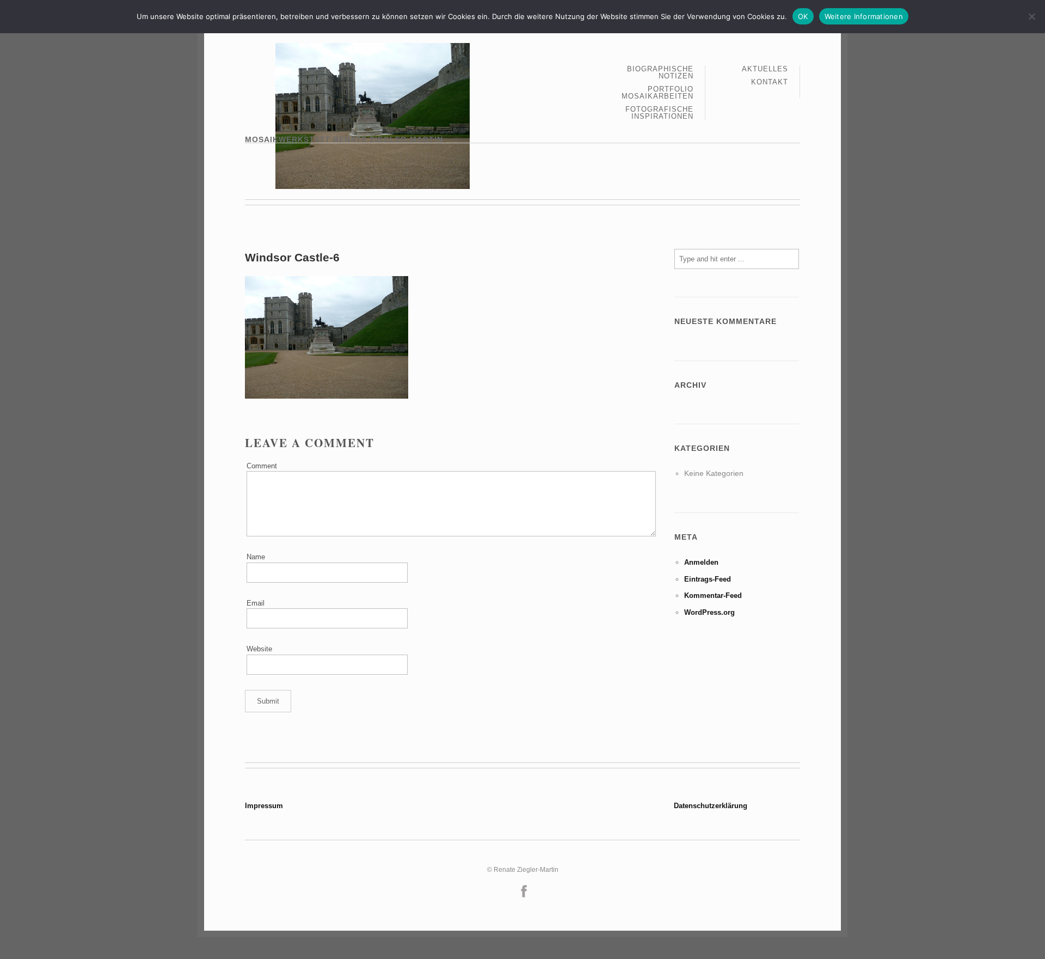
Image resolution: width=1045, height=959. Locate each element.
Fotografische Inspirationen (659, 113)
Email (256, 603)
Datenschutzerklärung (710, 806)
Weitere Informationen (864, 16)
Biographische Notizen (660, 72)
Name (256, 557)
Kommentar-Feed (713, 595)
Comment (262, 466)
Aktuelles (765, 69)
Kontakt (769, 81)
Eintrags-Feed (707, 579)
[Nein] (1031, 16)
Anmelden (701, 562)
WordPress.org (709, 612)
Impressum (264, 806)
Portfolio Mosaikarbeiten (657, 92)
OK (803, 16)
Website (259, 649)
